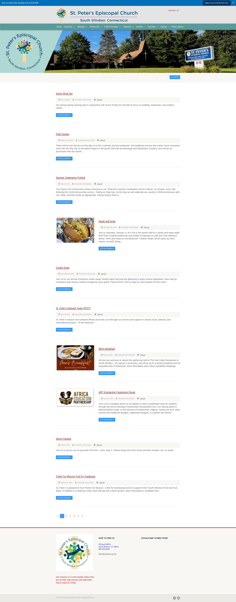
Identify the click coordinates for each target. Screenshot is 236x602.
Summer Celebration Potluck (70, 177)
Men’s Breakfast (107, 348)
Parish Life (94, 27)
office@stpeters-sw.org (107, 554)
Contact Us (174, 10)
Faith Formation (111, 27)
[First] (58, 516)
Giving (163, 27)
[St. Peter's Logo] (96, 16)
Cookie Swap (62, 267)
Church (99, 100)
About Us (68, 27)
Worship (81, 27)
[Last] (82, 516)
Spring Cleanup (63, 438)
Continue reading (63, 115)
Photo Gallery (177, 27)
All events (175, 77)
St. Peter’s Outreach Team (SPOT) (73, 308)
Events (139, 27)
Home (59, 27)
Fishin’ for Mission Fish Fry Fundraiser (75, 476)
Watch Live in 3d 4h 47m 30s (216, 3)
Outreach (127, 27)
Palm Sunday (62, 134)
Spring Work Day (64, 93)
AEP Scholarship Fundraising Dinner (117, 392)
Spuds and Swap (107, 221)
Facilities (151, 27)
